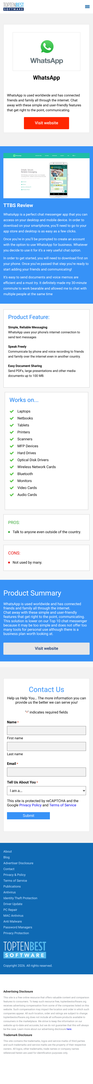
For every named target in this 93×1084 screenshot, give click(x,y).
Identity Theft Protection (20, 898)
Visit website (46, 123)
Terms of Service (62, 805)
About (7, 851)
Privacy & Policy (14, 875)
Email (12, 763)
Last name (15, 754)
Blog (6, 857)
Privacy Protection (16, 933)
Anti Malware (12, 921)
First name (15, 738)
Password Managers (17, 927)
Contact (8, 869)
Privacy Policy (30, 805)
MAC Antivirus (13, 916)
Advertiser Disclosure (18, 863)
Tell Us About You (22, 782)
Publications (12, 886)
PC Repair (10, 910)
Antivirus (9, 892)
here (69, 1029)
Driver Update (12, 904)
